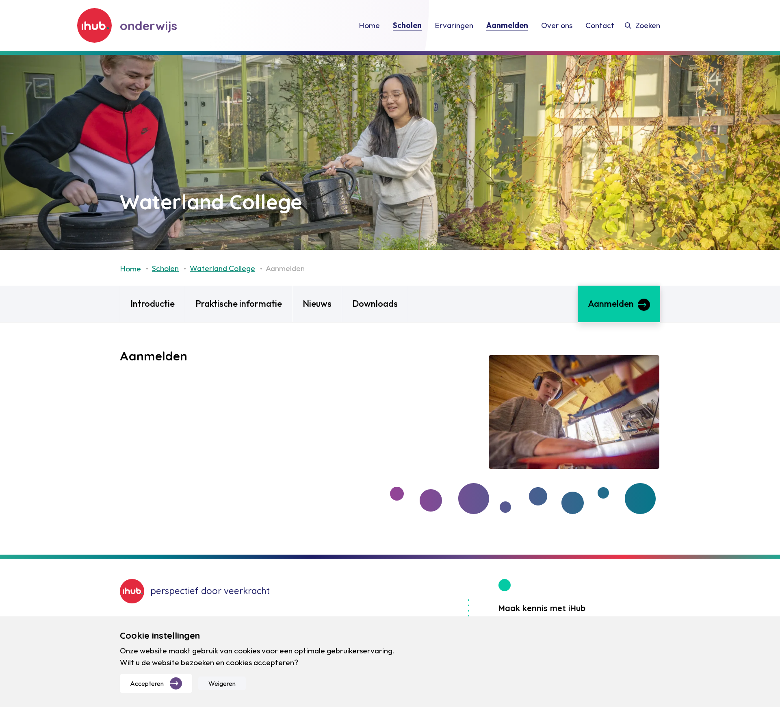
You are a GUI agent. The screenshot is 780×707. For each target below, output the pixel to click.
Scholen (165, 268)
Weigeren (222, 683)
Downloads (375, 303)
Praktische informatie (238, 303)
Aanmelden (611, 303)
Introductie (152, 303)
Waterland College (222, 268)
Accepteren (147, 683)
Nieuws (317, 303)
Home (130, 268)
